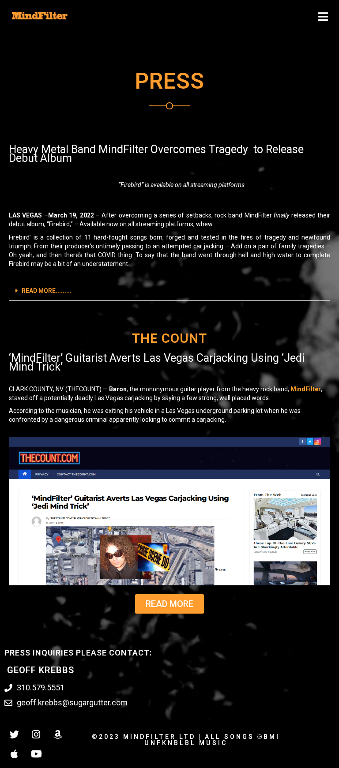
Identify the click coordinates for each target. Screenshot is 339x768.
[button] (169, 291)
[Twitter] (14, 734)
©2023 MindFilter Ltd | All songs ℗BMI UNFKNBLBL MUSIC (186, 739)
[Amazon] (57, 734)
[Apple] (14, 754)
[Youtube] (35, 754)
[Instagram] (35, 734)
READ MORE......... (47, 290)
